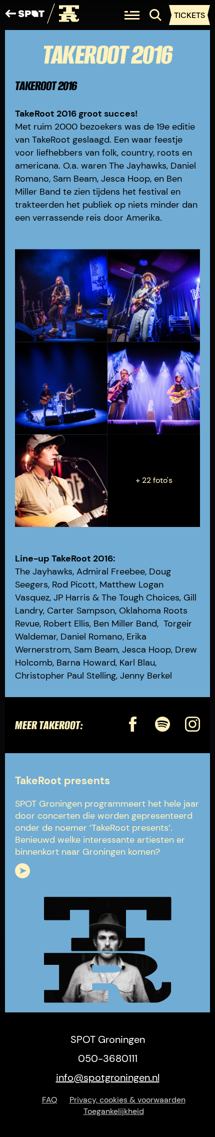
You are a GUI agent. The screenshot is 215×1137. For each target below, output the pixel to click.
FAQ (50, 1099)
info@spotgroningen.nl (108, 1077)
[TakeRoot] (63, 15)
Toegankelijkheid (114, 1111)
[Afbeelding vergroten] (61, 295)
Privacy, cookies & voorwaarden (128, 1099)
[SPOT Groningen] (24, 15)
